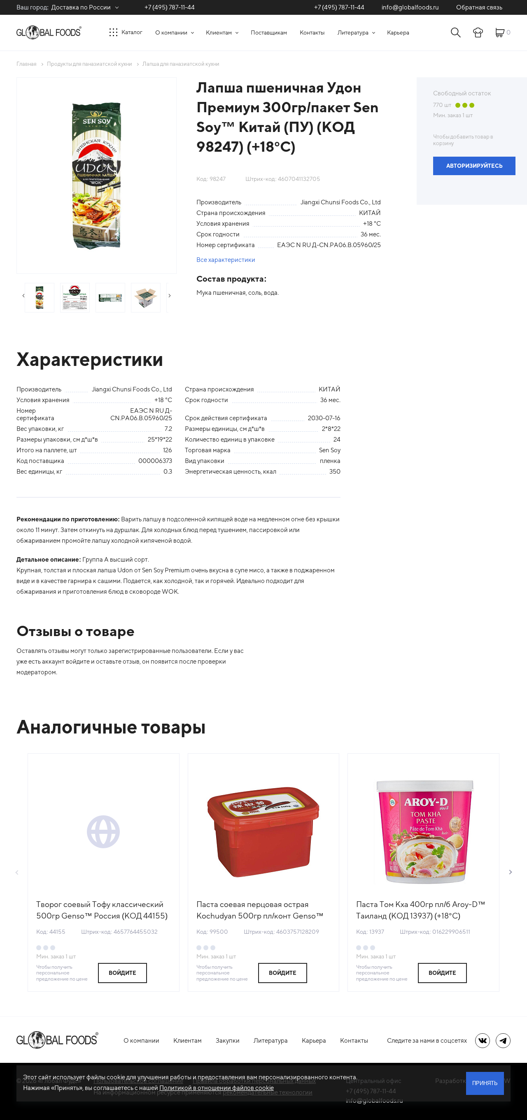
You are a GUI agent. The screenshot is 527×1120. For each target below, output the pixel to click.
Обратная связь (479, 7)
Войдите (122, 973)
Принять (485, 1083)
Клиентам (219, 32)
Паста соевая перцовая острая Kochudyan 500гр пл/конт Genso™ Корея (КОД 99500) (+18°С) (260, 910)
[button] (510, 872)
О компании (171, 32)
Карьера (398, 32)
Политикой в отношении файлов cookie (216, 1087)
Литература (353, 32)
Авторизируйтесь (474, 166)
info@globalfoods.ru (410, 7)
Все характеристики (225, 259)
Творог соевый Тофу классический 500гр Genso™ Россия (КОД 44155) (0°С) (102, 910)
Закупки (228, 1040)
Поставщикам (269, 32)
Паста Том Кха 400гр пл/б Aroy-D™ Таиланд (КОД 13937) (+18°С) (420, 910)
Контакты (312, 32)
